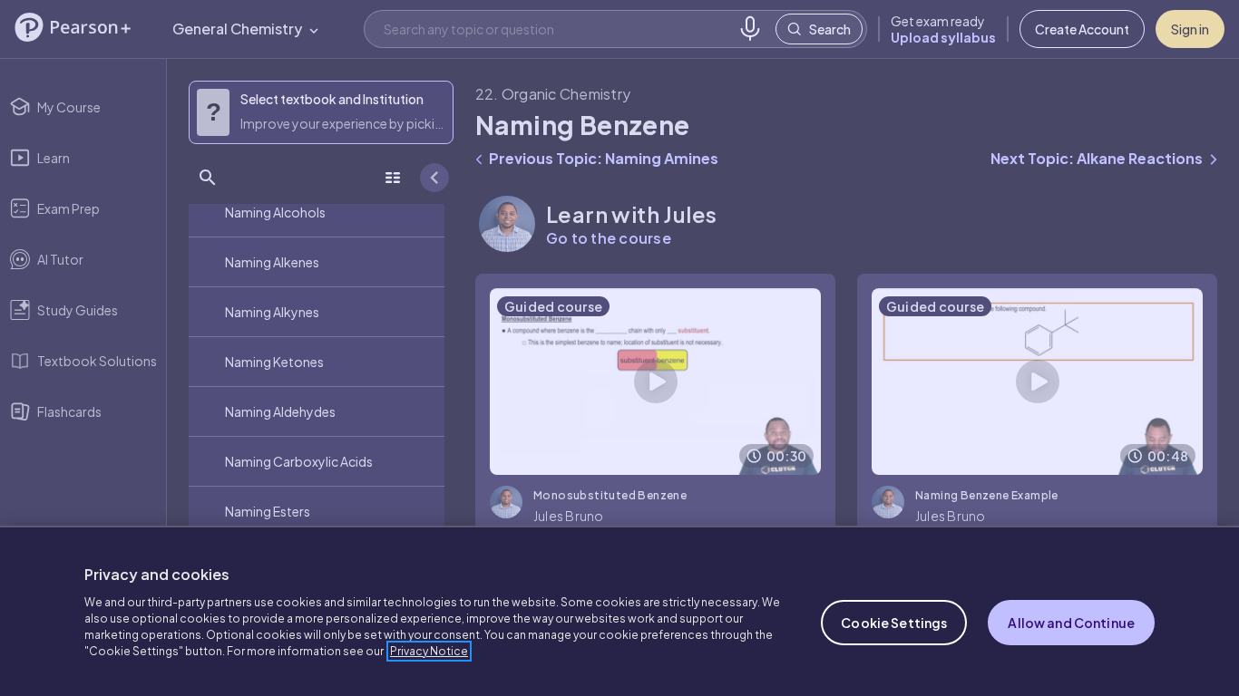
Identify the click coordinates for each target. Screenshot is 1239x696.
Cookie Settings (894, 622)
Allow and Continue (1071, 622)
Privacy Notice (429, 651)
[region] (619, 611)
